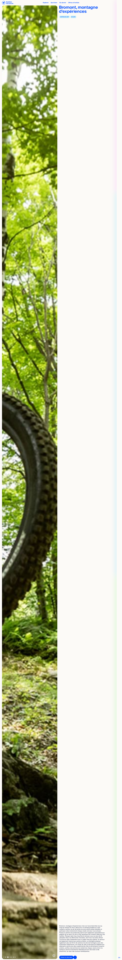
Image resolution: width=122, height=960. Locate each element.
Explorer (46, 3)
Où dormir (62, 3)
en (119, 958)
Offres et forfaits (73, 3)
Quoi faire (54, 3)
